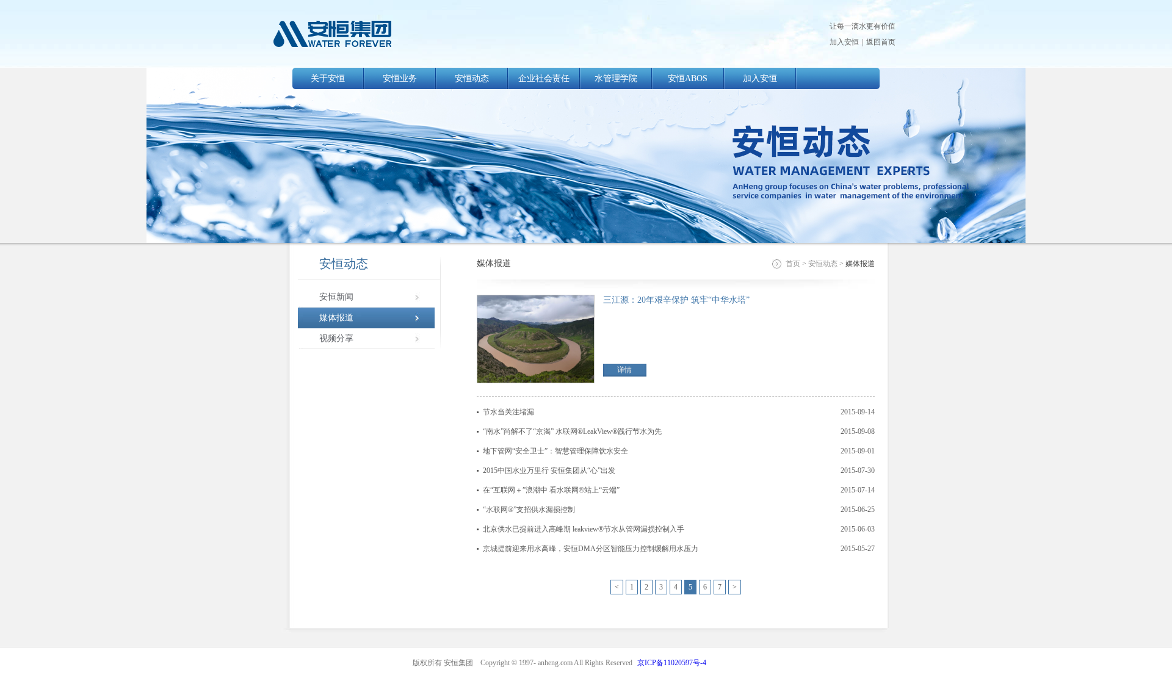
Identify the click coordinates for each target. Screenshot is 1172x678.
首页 (793, 263)
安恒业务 (400, 78)
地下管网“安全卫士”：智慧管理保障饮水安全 (555, 451)
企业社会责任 (544, 78)
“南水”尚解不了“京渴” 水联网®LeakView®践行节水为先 (572, 431)
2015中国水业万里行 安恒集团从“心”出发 (549, 470)
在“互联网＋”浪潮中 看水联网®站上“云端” (551, 490)
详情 (624, 370)
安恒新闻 (336, 296)
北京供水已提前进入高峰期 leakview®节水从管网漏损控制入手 (583, 529)
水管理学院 (616, 78)
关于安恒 (328, 78)
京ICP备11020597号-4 (671, 662)
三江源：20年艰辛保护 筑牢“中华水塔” (676, 300)
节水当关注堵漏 (508, 412)
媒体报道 (336, 317)
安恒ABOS (687, 78)
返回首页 (880, 42)
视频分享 (336, 338)
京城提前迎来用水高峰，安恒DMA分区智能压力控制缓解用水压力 (590, 548)
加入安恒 (844, 42)
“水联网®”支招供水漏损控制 (529, 509)
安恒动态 (472, 78)
